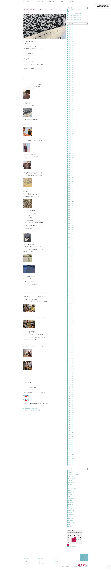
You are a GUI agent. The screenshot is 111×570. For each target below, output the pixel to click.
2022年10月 (71, 87)
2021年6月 (70, 117)
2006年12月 (71, 454)
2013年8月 (70, 305)
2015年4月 (70, 265)
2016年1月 (70, 247)
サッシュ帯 (70, 508)
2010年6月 (70, 381)
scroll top (84, 559)
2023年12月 (71, 61)
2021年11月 (71, 107)
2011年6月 (70, 357)
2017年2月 (70, 221)
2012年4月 (70, 337)
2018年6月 (70, 189)
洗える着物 (70, 502)
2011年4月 (70, 361)
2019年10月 (71, 157)
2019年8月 (70, 161)
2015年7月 (70, 259)
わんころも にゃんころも (73, 474)
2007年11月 (71, 434)
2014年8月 (70, 281)
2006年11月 (71, 456)
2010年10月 (71, 373)
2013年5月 (70, 311)
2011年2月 (70, 365)
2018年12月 (71, 177)
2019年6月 (70, 165)
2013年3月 (70, 315)
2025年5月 (70, 33)
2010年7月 (70, 378)
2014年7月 (70, 283)
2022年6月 (70, 95)
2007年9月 (70, 438)
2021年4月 (70, 121)
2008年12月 (71, 408)
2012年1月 (70, 343)
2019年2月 (70, 173)
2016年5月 (70, 239)
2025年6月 (70, 31)
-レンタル (25, 560)
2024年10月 (71, 45)
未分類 (69, 526)
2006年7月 (70, 460)
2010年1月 (70, 388)
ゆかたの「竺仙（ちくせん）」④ (74, 17)
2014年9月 (70, 279)
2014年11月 (71, 275)
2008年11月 (71, 410)
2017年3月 (70, 219)
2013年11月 (71, 299)
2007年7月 (70, 440)
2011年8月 (70, 353)
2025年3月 (70, 37)
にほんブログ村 (26, 398)
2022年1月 (70, 103)
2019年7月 (70, 163)
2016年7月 (70, 235)
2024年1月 (70, 59)
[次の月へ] (81, 531)
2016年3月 (70, 243)
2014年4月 (70, 289)
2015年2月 (70, 269)
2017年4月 (70, 217)
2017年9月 (70, 207)
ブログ (86, 1)
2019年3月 (70, 171)
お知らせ (70, 472)
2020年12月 (71, 129)
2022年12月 (71, 83)
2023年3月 (70, 77)
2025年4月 (70, 35)
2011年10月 (71, 349)
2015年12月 (71, 249)
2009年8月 (70, 396)
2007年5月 (70, 444)
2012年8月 (70, 329)
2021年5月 (70, 119)
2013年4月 (70, 313)
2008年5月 (70, 422)
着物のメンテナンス (72, 490)
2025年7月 (70, 29)
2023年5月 (70, 73)
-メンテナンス (25, 561)
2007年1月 (70, 452)
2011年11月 (71, 347)
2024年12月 (71, 41)
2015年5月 (70, 263)
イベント (70, 516)
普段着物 (70, 484)
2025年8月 (70, 27)
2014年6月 (70, 285)
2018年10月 (71, 181)
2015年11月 (71, 251)
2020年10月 (71, 133)
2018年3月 (70, 195)
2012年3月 (70, 339)
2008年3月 (70, 426)
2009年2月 (70, 404)
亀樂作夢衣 (51, 1)
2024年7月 (70, 51)
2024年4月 (70, 55)
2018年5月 (70, 191)
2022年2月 (70, 101)
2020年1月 (70, 151)
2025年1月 (70, 39)
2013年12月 (71, 297)
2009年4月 (70, 400)
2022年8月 (70, 91)
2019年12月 (71, 153)
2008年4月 (70, 424)
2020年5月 (70, 143)
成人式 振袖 (71, 476)
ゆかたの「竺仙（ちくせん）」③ (74, 19)
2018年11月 (71, 179)
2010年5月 (70, 383)
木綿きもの (70, 504)
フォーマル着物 (71, 486)
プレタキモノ (70, 506)
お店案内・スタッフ (74, 1)
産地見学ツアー (71, 514)
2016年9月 (70, 231)
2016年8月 (70, 233)
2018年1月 (70, 199)
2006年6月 (70, 462)
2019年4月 (70, 169)
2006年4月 (70, 464)
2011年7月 (70, 355)
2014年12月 (71, 273)
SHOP (62, 1)
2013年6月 (70, 309)
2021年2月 (70, 125)
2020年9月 (70, 135)
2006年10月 (71, 458)
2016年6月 (70, 237)
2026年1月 (70, 25)
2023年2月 (70, 79)
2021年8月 (70, 113)
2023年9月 (70, 67)
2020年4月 (70, 145)
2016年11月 (71, 227)
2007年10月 (71, 436)
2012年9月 (70, 327)
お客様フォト (70, 512)
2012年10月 (71, 325)
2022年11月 (71, 85)
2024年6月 (70, 53)
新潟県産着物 (40, 1)
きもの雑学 (70, 520)
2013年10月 (71, 301)
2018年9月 (70, 183)
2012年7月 (70, 331)
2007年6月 (70, 442)
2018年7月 (70, 187)
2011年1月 (70, 367)
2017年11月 (71, 203)
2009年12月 (71, 391)
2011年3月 (70, 363)
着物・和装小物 (26, 1)
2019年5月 (70, 167)
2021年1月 (70, 127)
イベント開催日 (72, 546)
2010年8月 (70, 377)
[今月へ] (79, 531)
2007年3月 (70, 448)
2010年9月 (70, 375)
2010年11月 (71, 371)
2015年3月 (70, 267)
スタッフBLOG (71, 522)
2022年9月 (70, 89)
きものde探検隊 (71, 478)
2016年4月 (70, 241)
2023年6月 (70, 71)
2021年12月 (71, 105)
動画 (69, 524)
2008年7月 (70, 418)
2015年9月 (70, 255)
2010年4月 (70, 385)
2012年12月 (71, 321)
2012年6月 (70, 333)
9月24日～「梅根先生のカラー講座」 (32, 410)
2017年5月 (70, 215)
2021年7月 (70, 115)
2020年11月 (71, 131)
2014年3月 (70, 291)
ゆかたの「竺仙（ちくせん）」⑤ (74, 15)
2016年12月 (71, 225)
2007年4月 (70, 446)
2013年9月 (70, 303)
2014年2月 (70, 293)
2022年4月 (70, 97)
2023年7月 (70, 69)
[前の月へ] (77, 531)
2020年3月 (70, 147)
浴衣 (69, 496)
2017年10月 (71, 205)
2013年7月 (70, 307)
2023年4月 (70, 75)
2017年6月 (70, 213)
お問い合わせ (55, 561)
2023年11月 (71, 63)
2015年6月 (70, 261)
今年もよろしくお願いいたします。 (75, 13)
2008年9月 (70, 414)
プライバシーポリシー (56, 563)
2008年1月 (70, 430)
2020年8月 (70, 137)
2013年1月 (70, 319)
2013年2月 (70, 317)
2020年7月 (70, 139)
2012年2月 (70, 341)
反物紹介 (70, 480)
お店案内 (70, 494)
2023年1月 (70, 81)
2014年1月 (70, 295)
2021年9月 (70, 111)
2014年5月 (70, 287)
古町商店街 (70, 518)
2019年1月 (70, 175)
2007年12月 (71, 432)
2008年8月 (70, 416)
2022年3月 (70, 99)
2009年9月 (70, 395)
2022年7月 (70, 93)
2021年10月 (71, 109)
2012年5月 (70, 335)
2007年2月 (70, 450)
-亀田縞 (39, 560)
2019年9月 (70, 159)
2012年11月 (71, 323)
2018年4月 (70, 193)
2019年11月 (71, 155)
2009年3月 (70, 402)
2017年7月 (70, 211)
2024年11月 (71, 43)
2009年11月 (71, 392)
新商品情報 (70, 470)
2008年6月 (70, 420)
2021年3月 (70, 123)
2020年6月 (70, 141)
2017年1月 (70, 223)
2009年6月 (70, 398)
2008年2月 (70, 428)
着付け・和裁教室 (72, 488)
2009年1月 (70, 406)
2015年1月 (70, 271)
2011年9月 (70, 351)
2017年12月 (71, 201)
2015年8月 (70, 257)
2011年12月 (71, 345)
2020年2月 (70, 149)
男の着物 (70, 500)
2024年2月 (70, 57)
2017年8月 (70, 209)
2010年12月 (71, 369)
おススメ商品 (71, 510)
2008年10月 (71, 412)
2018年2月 (70, 197)
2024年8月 (70, 49)
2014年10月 (71, 277)
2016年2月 (70, 245)
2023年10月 (71, 65)
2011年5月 (70, 359)
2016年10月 (71, 229)
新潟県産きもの (71, 498)
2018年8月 (70, 185)
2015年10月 (71, 253)
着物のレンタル (71, 492)
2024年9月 (70, 47)
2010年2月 (70, 387)
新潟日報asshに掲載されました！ (31, 408)
